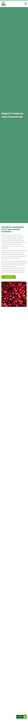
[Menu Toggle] (26, 4)
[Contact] (24, 716)
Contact (20, 717)
